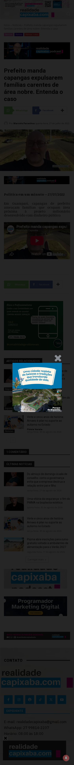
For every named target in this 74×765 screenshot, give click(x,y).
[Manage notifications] (66, 758)
